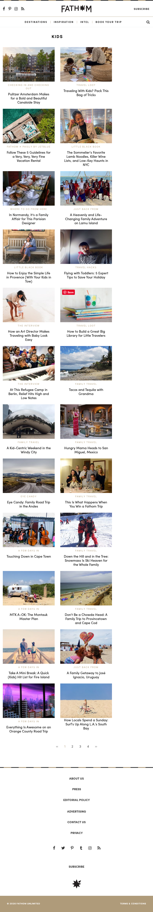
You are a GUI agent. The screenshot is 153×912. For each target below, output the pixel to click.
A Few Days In (28, 550)
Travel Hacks (86, 267)
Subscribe (141, 9)
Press (76, 789)
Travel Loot (86, 85)
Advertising (76, 811)
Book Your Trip (109, 22)
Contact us (76, 822)
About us (76, 778)
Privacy (77, 833)
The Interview (29, 325)
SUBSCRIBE (76, 866)
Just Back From (86, 209)
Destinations (36, 22)
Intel (84, 22)
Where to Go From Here (28, 209)
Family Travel (86, 384)
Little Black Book (86, 146)
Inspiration (64, 22)
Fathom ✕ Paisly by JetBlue (29, 146)
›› (96, 746)
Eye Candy (29, 496)
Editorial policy (76, 800)
